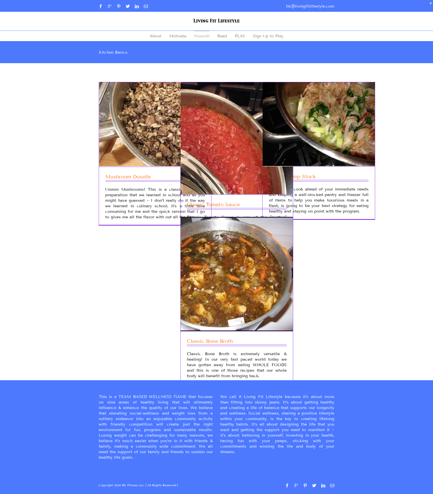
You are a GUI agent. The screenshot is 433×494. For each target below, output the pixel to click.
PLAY (240, 36)
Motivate (177, 36)
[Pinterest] (119, 6)
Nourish (201, 36)
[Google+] (110, 6)
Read (222, 36)
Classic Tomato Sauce (213, 205)
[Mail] (146, 6)
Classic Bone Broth (210, 341)
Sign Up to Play (268, 36)
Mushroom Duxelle (128, 177)
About (155, 36)
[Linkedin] (137, 6)
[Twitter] (128, 6)
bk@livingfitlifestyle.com (310, 6)
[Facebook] (101, 6)
